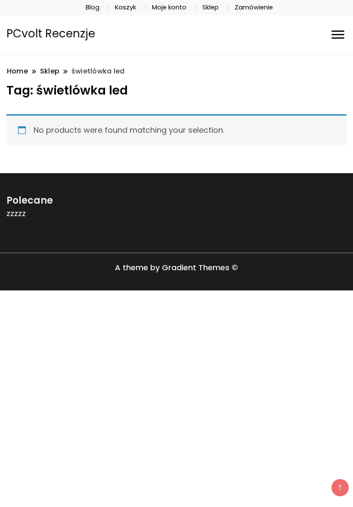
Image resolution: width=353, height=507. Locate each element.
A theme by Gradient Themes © (176, 267)
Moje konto (169, 7)
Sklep (210, 7)
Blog (92, 7)
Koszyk (125, 7)
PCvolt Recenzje (50, 33)
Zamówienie (254, 7)
